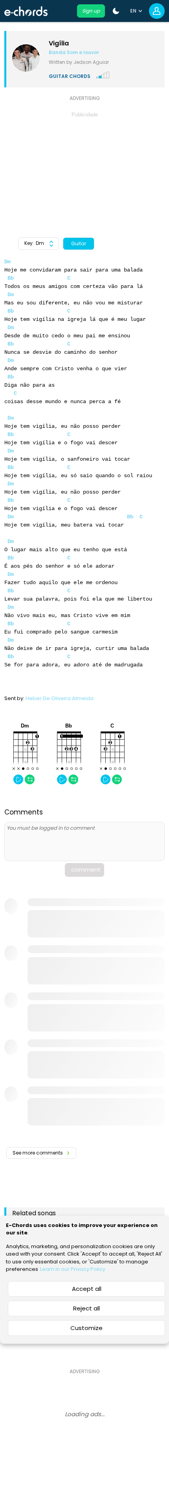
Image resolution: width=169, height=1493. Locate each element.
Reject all (86, 1308)
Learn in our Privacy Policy (72, 1269)
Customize (86, 1328)
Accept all (86, 1289)
